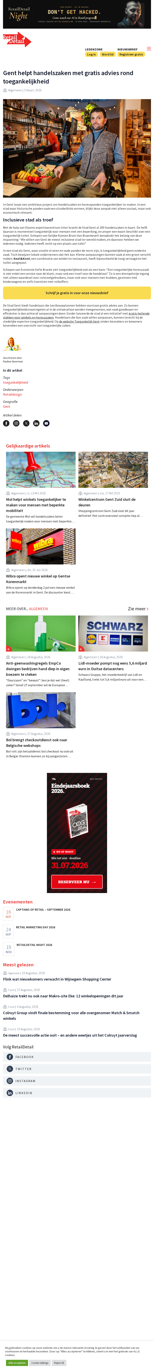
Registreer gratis (131, 54)
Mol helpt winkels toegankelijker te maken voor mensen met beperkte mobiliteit (36, 505)
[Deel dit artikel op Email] (46, 423)
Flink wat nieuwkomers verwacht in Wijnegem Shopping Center (57, 979)
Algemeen (15, 90)
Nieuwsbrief (128, 49)
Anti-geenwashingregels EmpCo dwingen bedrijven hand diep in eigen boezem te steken (38, 669)
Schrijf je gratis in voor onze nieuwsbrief (77, 293)
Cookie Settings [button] (39, 1363)
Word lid (107, 54)
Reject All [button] (59, 1363)
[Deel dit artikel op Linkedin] (36, 423)
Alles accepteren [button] (17, 1363)
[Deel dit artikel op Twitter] (26, 423)
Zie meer (137, 609)
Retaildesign (12, 394)
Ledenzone (94, 49)
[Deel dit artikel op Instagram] (16, 423)
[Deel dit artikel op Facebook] (6, 423)
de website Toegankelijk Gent (79, 321)
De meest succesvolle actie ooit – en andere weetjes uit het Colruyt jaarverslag (70, 1035)
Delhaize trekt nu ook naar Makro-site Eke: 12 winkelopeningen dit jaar (63, 995)
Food (11, 990)
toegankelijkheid (15, 382)
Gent (6, 406)
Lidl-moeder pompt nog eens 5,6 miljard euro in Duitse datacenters (112, 666)
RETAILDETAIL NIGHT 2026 (34, 945)
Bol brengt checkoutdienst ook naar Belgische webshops (36, 742)
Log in (91, 54)
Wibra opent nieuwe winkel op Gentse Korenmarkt (38, 578)
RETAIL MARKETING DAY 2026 (35, 927)
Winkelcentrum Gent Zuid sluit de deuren (107, 502)
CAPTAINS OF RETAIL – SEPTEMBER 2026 (43, 909)
